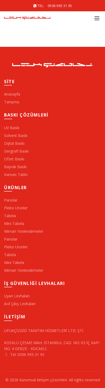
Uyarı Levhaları (17, 295)
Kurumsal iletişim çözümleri (43, 379)
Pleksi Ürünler (16, 207)
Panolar (11, 200)
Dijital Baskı (14, 143)
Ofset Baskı (14, 158)
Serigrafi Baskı (16, 151)
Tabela (10, 215)
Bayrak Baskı (15, 166)
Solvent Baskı (15, 135)
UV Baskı (11, 127)
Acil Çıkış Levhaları (20, 303)
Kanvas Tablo (16, 174)
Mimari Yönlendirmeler (23, 231)
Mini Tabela (14, 223)
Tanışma (11, 101)
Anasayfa (12, 94)
